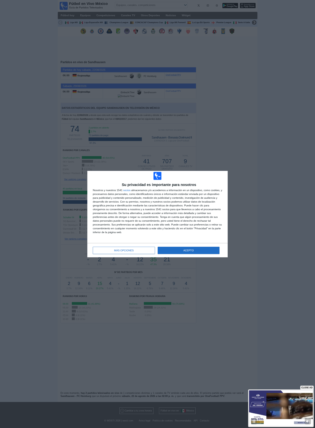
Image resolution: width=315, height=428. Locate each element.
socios (127, 190)
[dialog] (157, 214)
